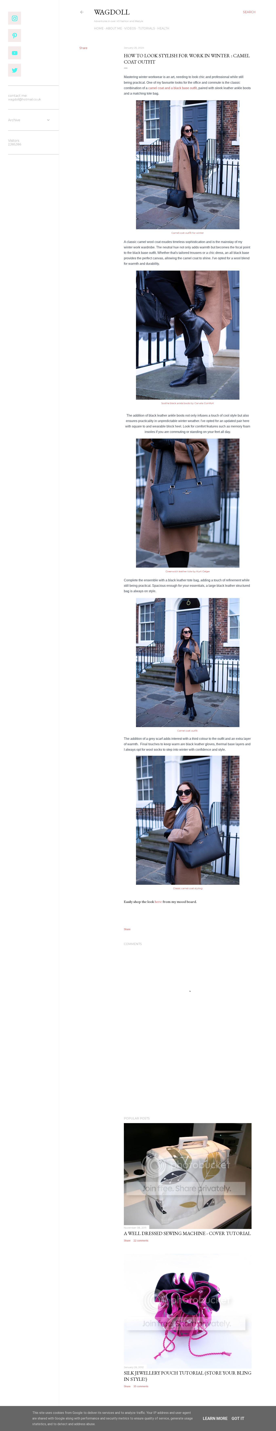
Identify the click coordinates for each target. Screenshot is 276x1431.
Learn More (215, 1418)
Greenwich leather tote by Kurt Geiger (187, 571)
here (158, 902)
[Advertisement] (188, 1078)
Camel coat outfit (187, 730)
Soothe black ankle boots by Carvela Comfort (187, 403)
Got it (238, 1418)
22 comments (141, 1240)
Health (163, 28)
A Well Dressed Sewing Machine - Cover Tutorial (187, 1233)
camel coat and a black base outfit (172, 88)
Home (99, 28)
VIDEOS (130, 28)
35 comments (141, 1386)
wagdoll (112, 12)
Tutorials (146, 28)
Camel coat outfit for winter (187, 232)
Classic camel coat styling (187, 888)
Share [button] (83, 48)
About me (114, 28)
